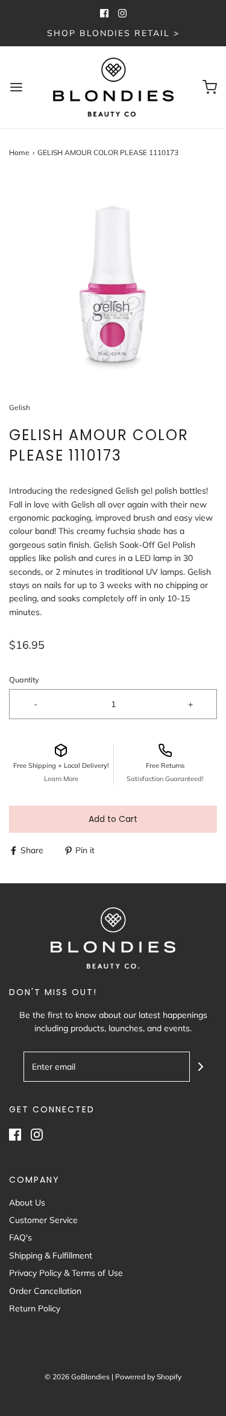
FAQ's (20, 1237)
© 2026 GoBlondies (77, 1376)
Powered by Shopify (148, 1376)
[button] (113, 280)
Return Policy (34, 1308)
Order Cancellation (45, 1291)
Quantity (24, 679)
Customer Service (43, 1220)
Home (19, 152)
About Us (27, 1202)
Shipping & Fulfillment (50, 1255)
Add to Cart (113, 819)
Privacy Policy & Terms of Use (66, 1272)
